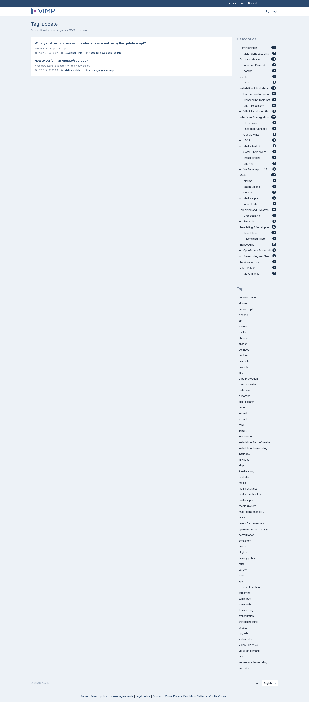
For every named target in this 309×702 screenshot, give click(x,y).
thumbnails (245, 604)
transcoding (246, 610)
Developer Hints (73, 52)
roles (241, 563)
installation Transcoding (253, 448)
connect (244, 349)
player (242, 546)
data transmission (249, 384)
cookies (243, 355)
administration (247, 297)
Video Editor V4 (248, 645)
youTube (244, 668)
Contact (158, 696)
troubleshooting (248, 621)
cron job (244, 361)
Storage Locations (250, 587)
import (243, 430)
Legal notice (143, 696)
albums (243, 303)
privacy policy (247, 558)
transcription (246, 616)
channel (243, 338)
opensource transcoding (253, 529)
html (241, 425)
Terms (84, 696)
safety (243, 569)
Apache (243, 315)
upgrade (103, 70)
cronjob (243, 367)
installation (245, 436)
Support (252, 3)
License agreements (121, 696)
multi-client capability (251, 511)
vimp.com (231, 3)
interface (244, 453)
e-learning (244, 396)
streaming (244, 592)
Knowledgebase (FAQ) (63, 30)
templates (245, 598)
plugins (243, 552)
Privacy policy (98, 696)
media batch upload (250, 494)
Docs (242, 3)
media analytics (248, 488)
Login (275, 11)
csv (241, 372)
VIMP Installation (73, 70)
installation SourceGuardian (255, 442)
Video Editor (246, 639)
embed (243, 413)
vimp (111, 70)
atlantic (243, 326)
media (242, 482)
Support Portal (39, 30)
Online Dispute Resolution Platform (186, 696)
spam (242, 581)
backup (243, 332)
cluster (243, 343)
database (244, 390)
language (244, 459)
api (240, 320)
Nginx (242, 517)
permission (245, 540)
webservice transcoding (253, 662)
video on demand (249, 650)
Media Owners (247, 506)
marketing (244, 477)
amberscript (246, 309)
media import (246, 500)
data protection (248, 378)
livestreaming (246, 471)
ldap (241, 465)
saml (241, 575)
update (118, 52)
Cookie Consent (218, 696)
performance (246, 535)
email (242, 407)
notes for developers (100, 52)
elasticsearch (246, 401)
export (243, 419)
